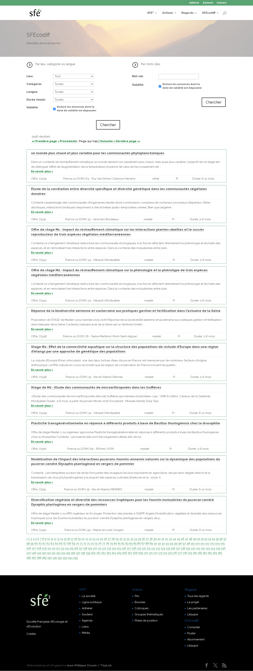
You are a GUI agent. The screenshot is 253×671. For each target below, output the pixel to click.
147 (28, 553)
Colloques (141, 608)
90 (155, 543)
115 (71, 548)
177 (180, 553)
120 (95, 548)
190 (49, 558)
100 (197, 543)
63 (48, 543)
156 (73, 553)
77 (103, 543)
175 (170, 553)
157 (78, 553)
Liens (85, 626)
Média (86, 632)
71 (81, 543)
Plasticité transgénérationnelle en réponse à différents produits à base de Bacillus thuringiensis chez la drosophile (125, 423)
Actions (167, 13)
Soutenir (208, 3)
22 (90, 539)
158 (83, 553)
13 (58, 539)
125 (119, 548)
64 (52, 543)
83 (127, 543)
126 (124, 548)
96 (180, 543)
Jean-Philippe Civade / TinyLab (89, 665)
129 (139, 548)
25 (101, 539)
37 (147, 539)
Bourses (140, 602)
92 (163, 543)
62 (44, 543)
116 (76, 548)
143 (208, 548)
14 (61, 539)
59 (32, 543)
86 (139, 543)
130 (144, 548)
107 (34, 548)
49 (195, 539)
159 (88, 553)
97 (184, 543)
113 (62, 548)
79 (111, 543)
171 (151, 553)
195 (75, 558)
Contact (222, 3)
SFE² (150, 13)
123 (109, 548)
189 (44, 558)
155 (68, 553)
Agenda (87, 620)
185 (220, 553)
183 (210, 553)
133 (158, 548)
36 (143, 539)
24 (97, 539)
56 (221, 539)
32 (128, 539)
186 (28, 558)
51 (202, 539)
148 (33, 553)
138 (183, 548)
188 (39, 558)
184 (215, 553)
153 (58, 553)
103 (212, 543)
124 (114, 548)
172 (155, 553)
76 (99, 543)
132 (153, 548)
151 (49, 553)
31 (124, 539)
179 (190, 553)
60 (36, 543)
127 (129, 548)
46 (182, 539)
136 (173, 548)
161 (98, 553)
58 (28, 543)
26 (105, 539)
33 (131, 539)
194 (70, 558)
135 (168, 548)
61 (40, 543)
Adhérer (194, 3)
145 (218, 548)
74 (92, 543)
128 (134, 548)
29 (117, 539)
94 (171, 543)
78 (107, 543)
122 (104, 548)
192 (60, 558)
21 (86, 539)
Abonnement (195, 639)
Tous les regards (198, 596)
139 (188, 548)
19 (79, 539)
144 (213, 548)
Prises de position (146, 620)
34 (135, 539)
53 (209, 539)
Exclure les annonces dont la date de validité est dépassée (76, 108)
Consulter (193, 627)
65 (56, 543)
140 (193, 548)
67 (65, 543)
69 (73, 543)
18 (75, 539)
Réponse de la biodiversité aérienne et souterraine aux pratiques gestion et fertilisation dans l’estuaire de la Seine (126, 311)
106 (28, 548)
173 (160, 553)
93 (167, 543)
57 (225, 539)
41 (163, 539)
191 (55, 558)
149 (39, 553)
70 (77, 543)
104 (217, 543)
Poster (191, 633)
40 (159, 539)
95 (175, 543)
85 (135, 543)
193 (65, 558)
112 (58, 548)
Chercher (108, 125)
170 (146, 553)
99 (193, 543)
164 (114, 553)
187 (34, 558)
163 (108, 553)
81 (119, 543)
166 (124, 553)
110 (49, 548)
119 (90, 548)
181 (200, 553)
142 (203, 548)
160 (93, 553)
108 (39, 548)
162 (103, 553)
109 (44, 548)
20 (83, 539)
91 (159, 543)
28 (113, 539)
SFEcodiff (208, 13)
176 (175, 553)
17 (72, 539)
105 (222, 543)
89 (151, 543)
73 (88, 543)
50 (198, 539)
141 (198, 548)
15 (65, 539)
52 (205, 539)
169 (140, 553)
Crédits (31, 634)
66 (61, 543)
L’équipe (192, 614)
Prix (137, 596)
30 (121, 539)
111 (53, 548)
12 (55, 539)
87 (143, 543)
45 (178, 539)
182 (205, 553)
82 (123, 543)
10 (48, 539)
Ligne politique (91, 602)
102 (207, 543)
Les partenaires (197, 608)
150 (44, 553)
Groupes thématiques (149, 614)
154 (63, 553)
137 (178, 548)
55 (217, 539)
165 (119, 553)
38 (151, 539)
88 (147, 543)
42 (166, 539)
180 (195, 553)
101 (202, 543)
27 (109, 539)
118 (85, 548)
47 (186, 539)
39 (155, 539)
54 (213, 539)
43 (170, 539)
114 (67, 548)
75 (95, 543)
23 (93, 539)
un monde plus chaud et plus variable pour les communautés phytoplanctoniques (97, 153)
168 (135, 553)
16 (68, 539)
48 (190, 539)
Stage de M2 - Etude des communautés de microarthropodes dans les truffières (96, 387)
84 (131, 543)
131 (149, 548)
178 (185, 553)
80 (115, 543)
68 (69, 543)
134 (163, 548)
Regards (187, 13)
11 (52, 539)
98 (188, 543)
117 (81, 548)
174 (165, 553)
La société (88, 596)
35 (139, 539)
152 (53, 553)
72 (84, 543)
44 (174, 539)
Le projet (193, 602)
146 (223, 548)
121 (99, 548)
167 (130, 553)
